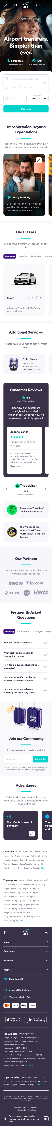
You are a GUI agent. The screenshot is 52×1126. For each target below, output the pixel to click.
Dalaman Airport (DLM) (12, 901)
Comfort (23, 256)
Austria (36, 864)
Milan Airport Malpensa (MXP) (33, 1058)
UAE (32, 856)
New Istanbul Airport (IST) (30, 1038)
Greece (37, 851)
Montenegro (8, 856)
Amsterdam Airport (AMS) (32, 1055)
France (44, 851)
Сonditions (23, 631)
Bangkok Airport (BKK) (30, 893)
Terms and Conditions (30, 1108)
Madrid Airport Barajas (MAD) (14, 1044)
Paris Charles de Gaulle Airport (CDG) (17, 1051)
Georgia (31, 860)
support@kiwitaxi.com (20, 990)
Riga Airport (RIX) (25, 880)
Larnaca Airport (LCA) (11, 893)
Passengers (36, 95)
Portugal (23, 860)
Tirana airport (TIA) (10, 921)
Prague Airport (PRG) (31, 889)
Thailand (18, 856)
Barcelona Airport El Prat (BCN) (15, 1048)
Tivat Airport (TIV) (10, 909)
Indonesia (40, 860)
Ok (45, 1118)
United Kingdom (9, 868)
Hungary (15, 864)
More (43, 868)
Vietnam (6, 864)
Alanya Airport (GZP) (26, 1034)
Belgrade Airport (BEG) (31, 917)
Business (36, 256)
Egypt (37, 856)
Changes (38, 631)
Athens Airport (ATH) (27, 897)
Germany (14, 860)
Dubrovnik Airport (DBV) (12, 905)
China (20, 868)
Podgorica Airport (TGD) (28, 909)
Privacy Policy (40, 769)
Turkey (18, 851)
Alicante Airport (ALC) (28, 1041)
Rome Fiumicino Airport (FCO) (33, 885)
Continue (26, 108)
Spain (25, 851)
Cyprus (26, 856)
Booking (9, 631)
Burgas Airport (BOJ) (31, 905)
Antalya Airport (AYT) (11, 1038)
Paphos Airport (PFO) (31, 901)
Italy (30, 851)
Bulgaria (6, 860)
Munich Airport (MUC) (11, 1058)
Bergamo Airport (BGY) (12, 889)
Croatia (44, 856)
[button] (32, 98)
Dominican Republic (32, 868)
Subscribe (40, 759)
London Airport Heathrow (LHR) (15, 1065)
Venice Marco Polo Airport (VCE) (15, 1062)
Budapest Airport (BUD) (12, 917)
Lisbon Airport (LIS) (10, 897)
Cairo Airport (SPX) (41, 880)
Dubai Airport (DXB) (10, 1041)
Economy (10, 256)
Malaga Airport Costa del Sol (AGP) (16, 913)
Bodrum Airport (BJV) (11, 885)
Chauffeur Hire (17, 979)
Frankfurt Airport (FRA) (12, 1055)
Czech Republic (26, 864)
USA (42, 864)
